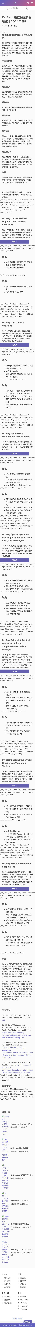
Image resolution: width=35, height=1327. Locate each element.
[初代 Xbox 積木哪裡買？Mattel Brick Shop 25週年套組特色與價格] (6, 1149)
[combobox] (15, 8)
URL (3, 1020)
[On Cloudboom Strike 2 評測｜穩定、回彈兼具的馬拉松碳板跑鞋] (6, 1202)
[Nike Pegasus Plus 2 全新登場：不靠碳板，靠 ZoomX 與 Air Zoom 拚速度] (6, 1252)
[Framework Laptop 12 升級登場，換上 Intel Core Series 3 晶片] (6, 1125)
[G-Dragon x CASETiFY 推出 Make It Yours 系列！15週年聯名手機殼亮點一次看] (6, 1176)
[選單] (3, 3)
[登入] (28, 3)
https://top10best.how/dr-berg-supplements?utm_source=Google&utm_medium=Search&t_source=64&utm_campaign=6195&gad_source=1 (17, 1053)
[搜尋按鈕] (26, 8)
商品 (15, 26)
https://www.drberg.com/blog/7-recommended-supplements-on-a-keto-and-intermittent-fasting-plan (17, 1035)
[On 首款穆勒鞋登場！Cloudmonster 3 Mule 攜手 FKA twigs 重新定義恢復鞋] (6, 1226)
